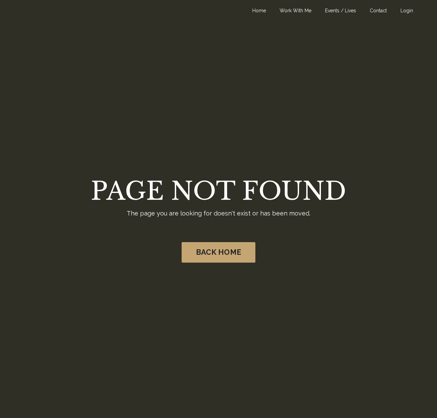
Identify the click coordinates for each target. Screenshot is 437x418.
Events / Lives (340, 10)
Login (406, 10)
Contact (378, 10)
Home (259, 10)
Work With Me (295, 10)
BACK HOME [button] (218, 252)
